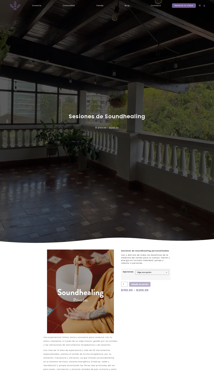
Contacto (156, 5)
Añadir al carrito (139, 284)
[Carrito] (199, 5)
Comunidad (69, 5)
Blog (127, 5)
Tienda (99, 5)
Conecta (36, 5)
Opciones (128, 272)
